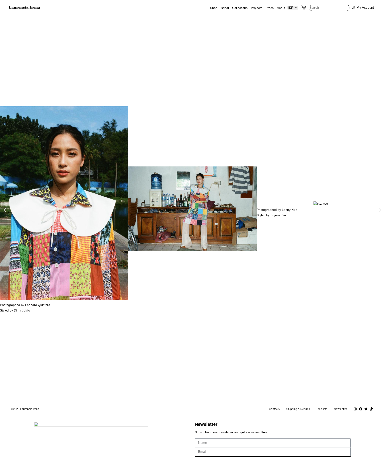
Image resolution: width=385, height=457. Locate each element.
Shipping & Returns (298, 409)
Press (270, 8)
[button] (5, 210)
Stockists (322, 409)
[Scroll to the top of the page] (1, 417)
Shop (213, 8)
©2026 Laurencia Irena (25, 409)
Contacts (274, 409)
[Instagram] (355, 409)
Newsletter (340, 409)
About (281, 8)
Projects (256, 8)
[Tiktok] (371, 409)
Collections (240, 8)
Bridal (225, 8)
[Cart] (303, 7)
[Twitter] (366, 409)
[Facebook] (360, 409)
